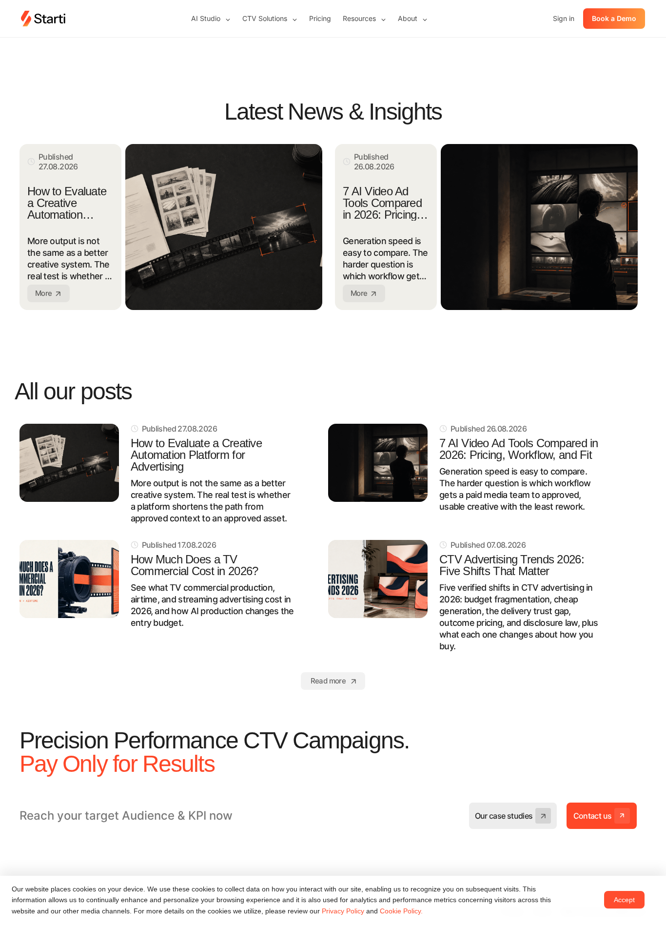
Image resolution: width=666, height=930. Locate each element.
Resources (364, 18)
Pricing (320, 18)
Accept (624, 900)
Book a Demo (614, 18)
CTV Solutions (269, 18)
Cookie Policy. (401, 911)
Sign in (563, 18)
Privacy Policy (343, 911)
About (413, 18)
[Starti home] (43, 18)
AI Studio (211, 18)
